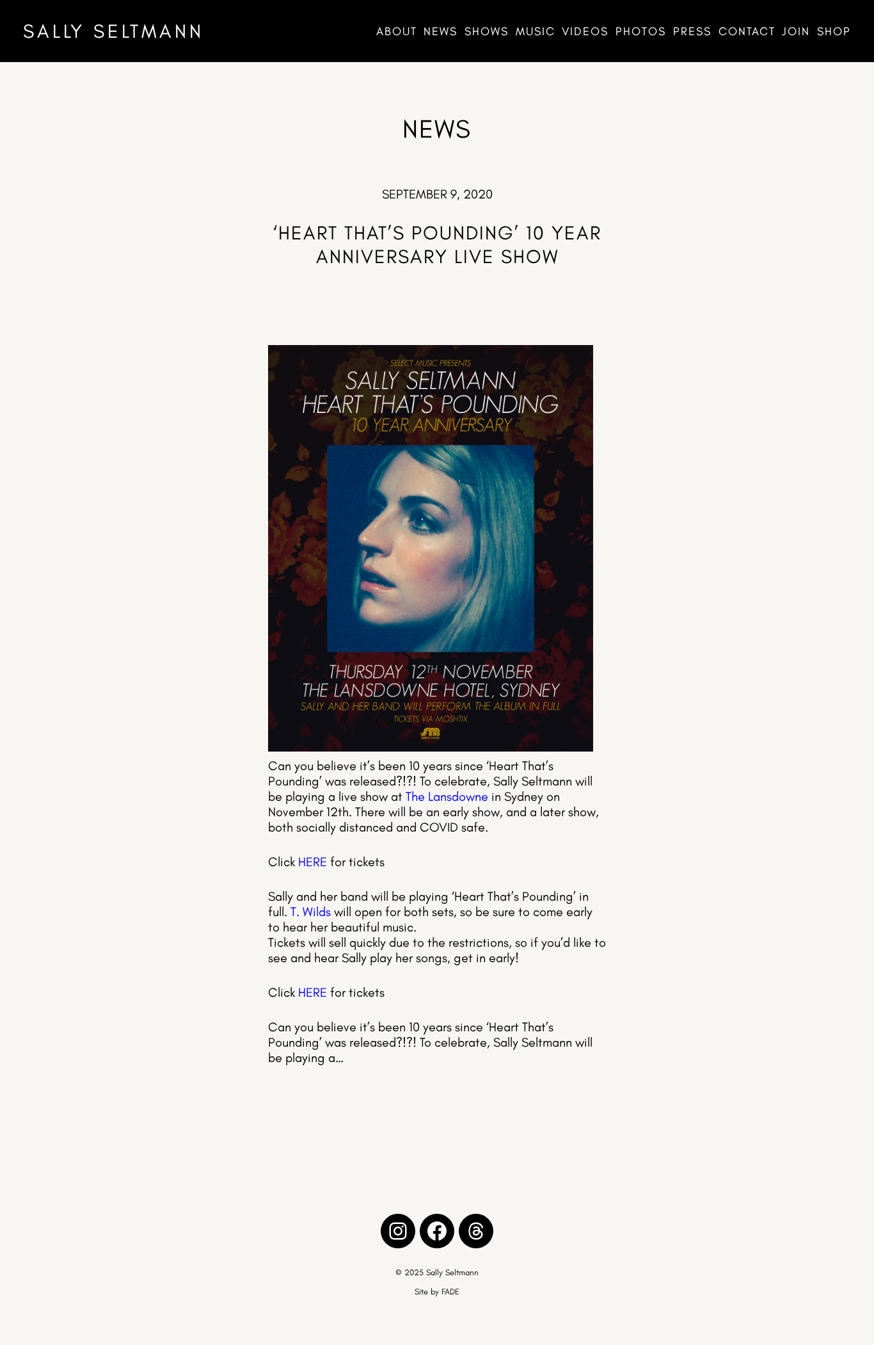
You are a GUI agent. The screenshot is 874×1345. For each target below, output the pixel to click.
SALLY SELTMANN (113, 31)
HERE (312, 861)
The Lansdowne (447, 796)
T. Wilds (310, 911)
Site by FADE (437, 1291)
